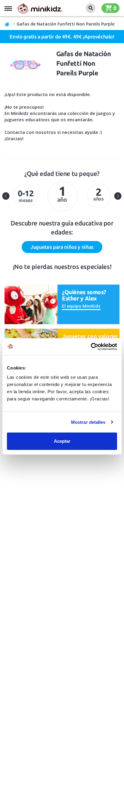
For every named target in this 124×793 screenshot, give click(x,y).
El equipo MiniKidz (81, 306)
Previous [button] (6, 196)
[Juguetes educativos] (39, 8)
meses (26, 196)
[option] (26, 196)
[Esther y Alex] (31, 304)
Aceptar (62, 441)
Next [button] (117, 196)
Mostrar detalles (88, 422)
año (62, 193)
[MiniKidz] (7, 24)
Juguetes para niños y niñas (62, 247)
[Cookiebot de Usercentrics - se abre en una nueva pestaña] (90, 347)
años (98, 193)
